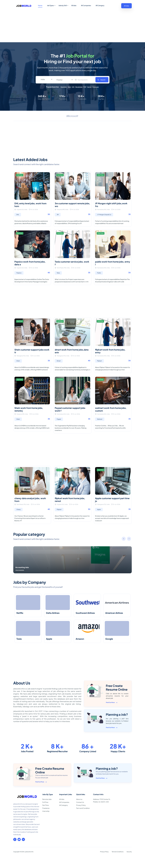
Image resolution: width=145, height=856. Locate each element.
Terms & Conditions (117, 851)
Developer (79, 87)
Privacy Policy (81, 805)
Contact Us (80, 802)
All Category (100, 5)
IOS (73, 87)
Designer (64, 87)
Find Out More (110, 702)
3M (58, 214)
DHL (17, 214)
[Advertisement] (72, 26)
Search (102, 80)
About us (79, 799)
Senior (89, 87)
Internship (45, 811)
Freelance (45, 808)
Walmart (99, 419)
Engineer (95, 87)
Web (69, 87)
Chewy (18, 509)
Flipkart (99, 361)
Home (40, 5)
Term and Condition (83, 808)
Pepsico (18, 273)
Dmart (59, 361)
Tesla (58, 273)
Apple (99, 509)
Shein (18, 361)
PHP (84, 87)
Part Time (45, 805)
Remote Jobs (46, 799)
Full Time (45, 802)
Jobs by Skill (62, 5)
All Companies (86, 5)
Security (129, 851)
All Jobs (73, 5)
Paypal (59, 419)
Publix (99, 273)
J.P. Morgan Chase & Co (104, 214)
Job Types (50, 5)
